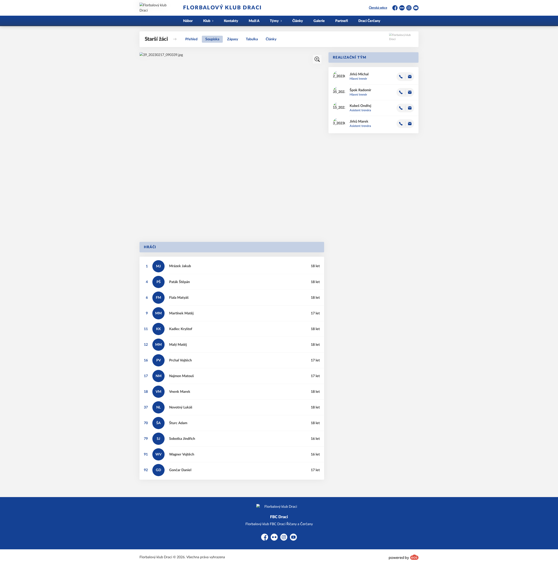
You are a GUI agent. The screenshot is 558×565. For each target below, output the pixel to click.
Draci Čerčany (369, 21)
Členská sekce (378, 7)
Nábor (188, 21)
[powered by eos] (403, 557)
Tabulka (252, 39)
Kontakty (231, 21)
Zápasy (232, 39)
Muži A (254, 21)
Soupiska (212, 39)
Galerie (319, 21)
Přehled (191, 39)
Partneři (341, 21)
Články (297, 21)
